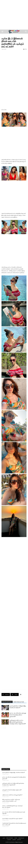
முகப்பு (4, 838)
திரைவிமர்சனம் (21, 838)
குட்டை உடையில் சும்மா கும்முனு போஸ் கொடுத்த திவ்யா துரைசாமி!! (18, 714)
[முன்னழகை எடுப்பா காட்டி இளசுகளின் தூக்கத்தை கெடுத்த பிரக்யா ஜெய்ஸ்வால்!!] (5, 722)
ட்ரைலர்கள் (9, 839)
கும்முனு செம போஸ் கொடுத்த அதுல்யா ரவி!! (11, 789)
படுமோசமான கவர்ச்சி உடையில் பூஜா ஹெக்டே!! (12, 794)
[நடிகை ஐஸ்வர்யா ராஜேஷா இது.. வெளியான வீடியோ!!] (5, 707)
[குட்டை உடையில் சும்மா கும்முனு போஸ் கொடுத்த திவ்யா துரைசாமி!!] (5, 714)
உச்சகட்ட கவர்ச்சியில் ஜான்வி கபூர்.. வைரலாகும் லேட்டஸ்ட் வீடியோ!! (12, 806)
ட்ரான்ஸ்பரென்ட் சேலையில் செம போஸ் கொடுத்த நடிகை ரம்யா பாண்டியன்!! (14, 824)
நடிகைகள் (19, 839)
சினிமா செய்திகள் (9, 838)
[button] (2, 32)
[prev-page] (2, 727)
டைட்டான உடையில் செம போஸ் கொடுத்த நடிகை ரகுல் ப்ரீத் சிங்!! (13, 812)
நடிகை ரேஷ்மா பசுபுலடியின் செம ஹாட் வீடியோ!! (12, 818)
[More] (20, 694)
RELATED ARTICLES (7, 702)
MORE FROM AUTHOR (19, 702)
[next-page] (5, 727)
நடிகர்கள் (14, 839)
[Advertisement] (14, 15)
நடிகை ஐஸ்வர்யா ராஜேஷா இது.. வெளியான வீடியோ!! (13, 772)
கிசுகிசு (15, 838)
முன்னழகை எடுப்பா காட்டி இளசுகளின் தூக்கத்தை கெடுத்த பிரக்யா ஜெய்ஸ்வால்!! (18, 721)
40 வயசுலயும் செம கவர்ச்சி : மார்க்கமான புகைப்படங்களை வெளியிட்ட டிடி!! (11, 800)
